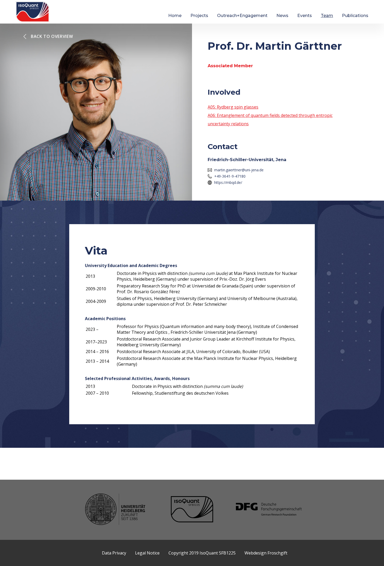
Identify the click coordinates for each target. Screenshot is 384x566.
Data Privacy (114, 553)
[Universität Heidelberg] (115, 510)
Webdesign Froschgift (266, 553)
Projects (199, 15)
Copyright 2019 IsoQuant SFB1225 (202, 553)
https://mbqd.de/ (228, 182)
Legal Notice (147, 553)
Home (175, 15)
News (282, 15)
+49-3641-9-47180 (230, 176)
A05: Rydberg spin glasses (233, 107)
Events (304, 15)
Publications (355, 15)
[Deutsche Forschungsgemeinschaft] (269, 510)
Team (327, 15)
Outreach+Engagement (242, 15)
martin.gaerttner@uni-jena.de (239, 169)
